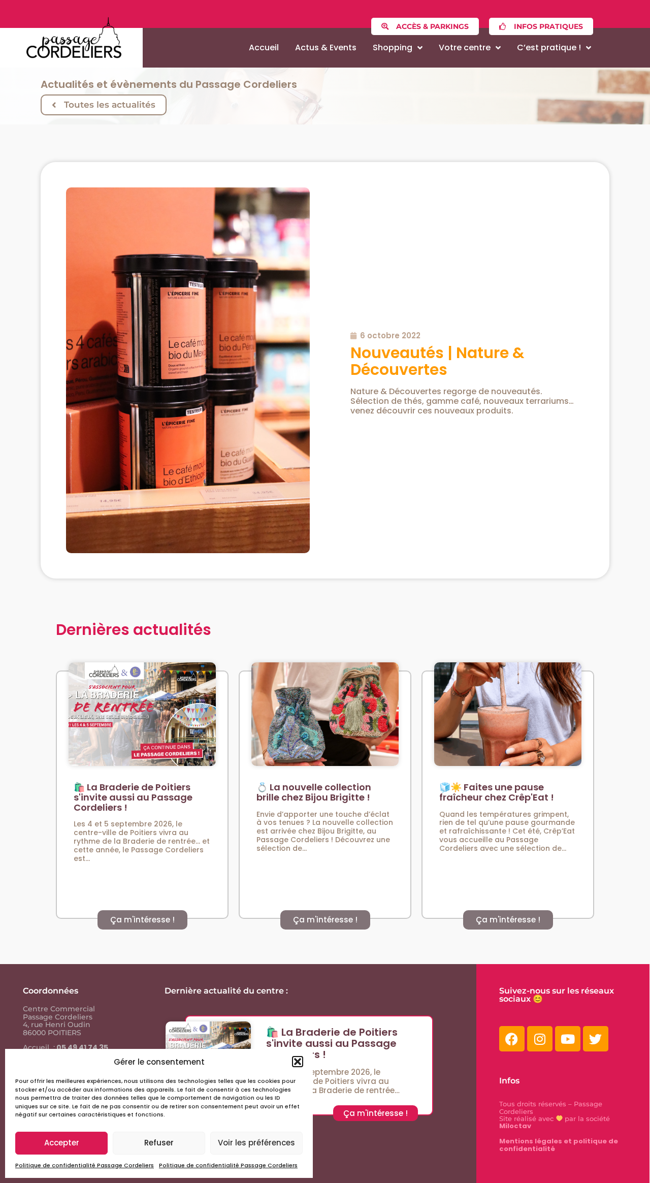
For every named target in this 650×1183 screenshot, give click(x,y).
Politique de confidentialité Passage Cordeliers (84, 1165)
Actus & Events (325, 47)
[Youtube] (567, 1038)
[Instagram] (539, 1038)
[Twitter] (595, 1038)
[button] (297, 1062)
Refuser (159, 1142)
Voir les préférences (256, 1142)
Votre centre (465, 47)
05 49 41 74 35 (81, 1047)
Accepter (61, 1142)
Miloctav (515, 1126)
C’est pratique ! (549, 47)
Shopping (392, 47)
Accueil (264, 47)
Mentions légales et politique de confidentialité (558, 1145)
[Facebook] (512, 1038)
